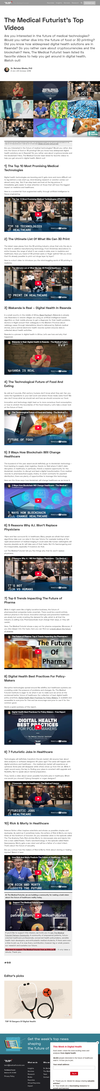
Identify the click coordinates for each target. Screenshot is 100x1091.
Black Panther (45, 315)
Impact (30, 1086)
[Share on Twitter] (5, 963)
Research (75, 3)
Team (45, 1074)
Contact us (89, 3)
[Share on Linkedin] (10, 963)
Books (30, 1077)
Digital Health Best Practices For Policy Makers (38, 698)
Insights (59, 3)
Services (67, 3)
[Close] (97, 1042)
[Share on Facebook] (8, 963)
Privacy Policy (9, 1076)
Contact (46, 1077)
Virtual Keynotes (34, 1083)
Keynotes (50, 3)
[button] (81, 2)
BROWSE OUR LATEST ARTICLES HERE (48, 144)
